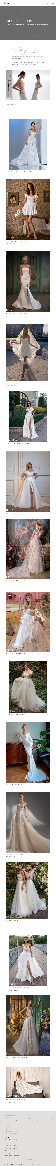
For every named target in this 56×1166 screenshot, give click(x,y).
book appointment (27, 1159)
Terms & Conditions (32, 1164)
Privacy (40, 1164)
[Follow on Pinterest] (31, 1123)
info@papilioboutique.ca (11, 1133)
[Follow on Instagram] (25, 1123)
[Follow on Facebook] (28, 1123)
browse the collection (10, 104)
